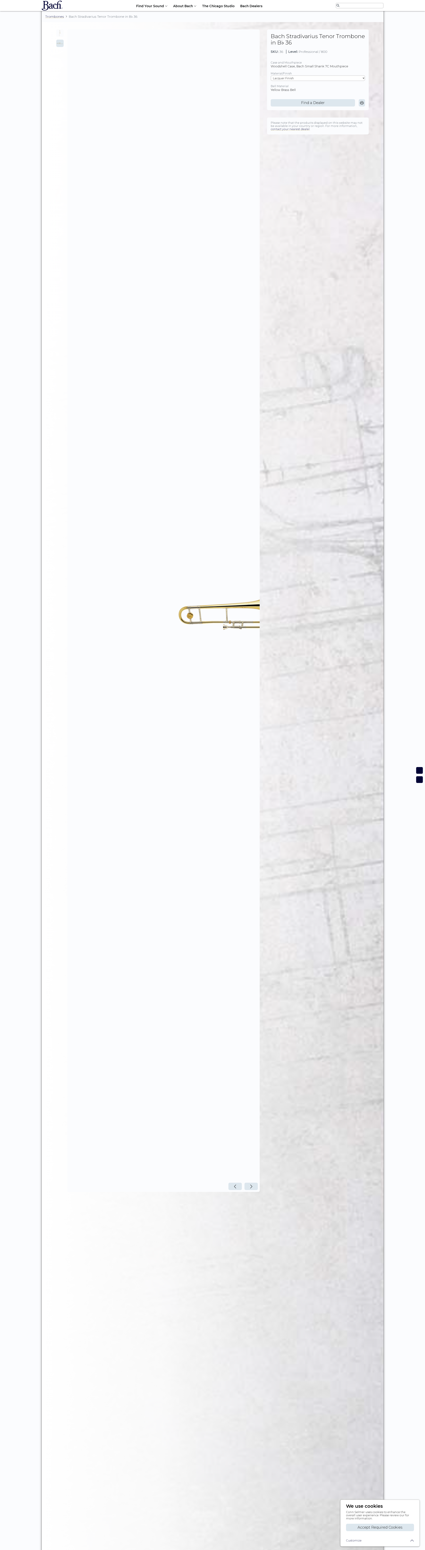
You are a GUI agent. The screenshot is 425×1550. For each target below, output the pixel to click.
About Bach (183, 6)
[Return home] (51, 5)
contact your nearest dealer (290, 129)
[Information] (419, 770)
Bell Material (280, 86)
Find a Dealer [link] (313, 102)
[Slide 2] (60, 43)
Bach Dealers (251, 6)
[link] (362, 102)
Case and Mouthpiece (286, 62)
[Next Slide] (251, 1186)
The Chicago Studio (218, 6)
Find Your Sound (150, 6)
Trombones (54, 16)
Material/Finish (281, 73)
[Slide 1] (60, 33)
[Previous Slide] (235, 1186)
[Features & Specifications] (419, 779)
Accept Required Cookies (380, 1527)
